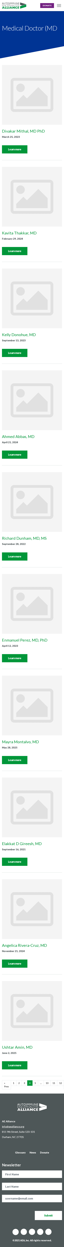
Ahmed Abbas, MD (18, 436)
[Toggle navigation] (59, 6)
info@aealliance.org (13, 1126)
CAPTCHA (7, 1204)
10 (47, 1083)
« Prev (6, 1085)
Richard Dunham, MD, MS (24, 538)
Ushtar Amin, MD (17, 1047)
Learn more (14, 149)
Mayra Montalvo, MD (20, 741)
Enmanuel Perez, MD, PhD (24, 640)
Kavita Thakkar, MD (19, 232)
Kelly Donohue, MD (19, 334)
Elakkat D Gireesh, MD (22, 843)
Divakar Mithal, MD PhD (23, 131)
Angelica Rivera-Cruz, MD (24, 945)
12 (60, 1083)
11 (54, 1083)
